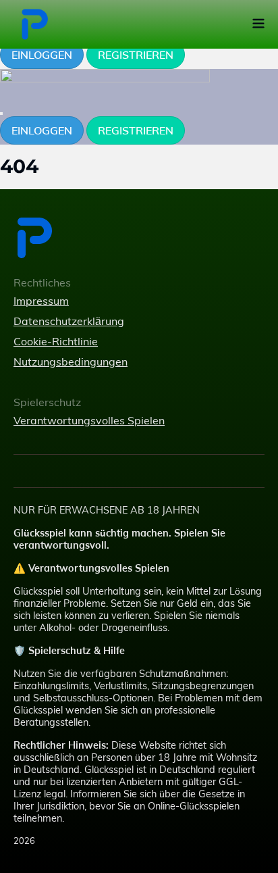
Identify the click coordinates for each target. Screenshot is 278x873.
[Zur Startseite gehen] (89, 237)
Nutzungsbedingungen (70, 361)
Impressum (41, 300)
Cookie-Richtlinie (55, 341)
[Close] (1, 113)
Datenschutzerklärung (68, 321)
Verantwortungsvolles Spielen (89, 420)
